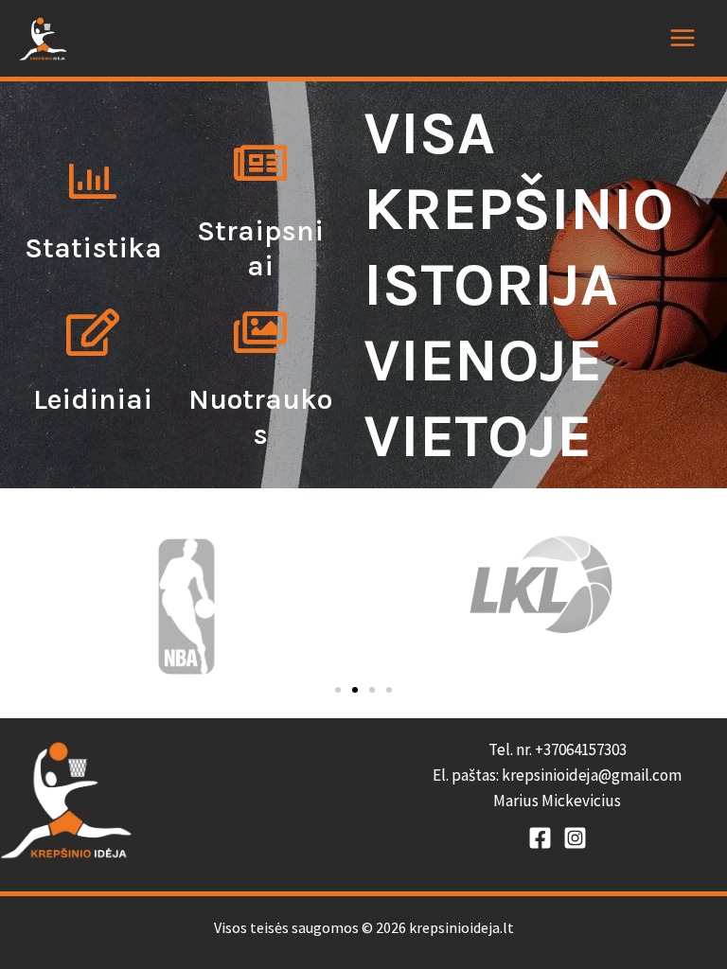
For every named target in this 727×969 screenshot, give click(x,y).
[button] (338, 690)
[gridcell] (557, 776)
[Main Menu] (682, 37)
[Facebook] (540, 838)
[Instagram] (575, 838)
